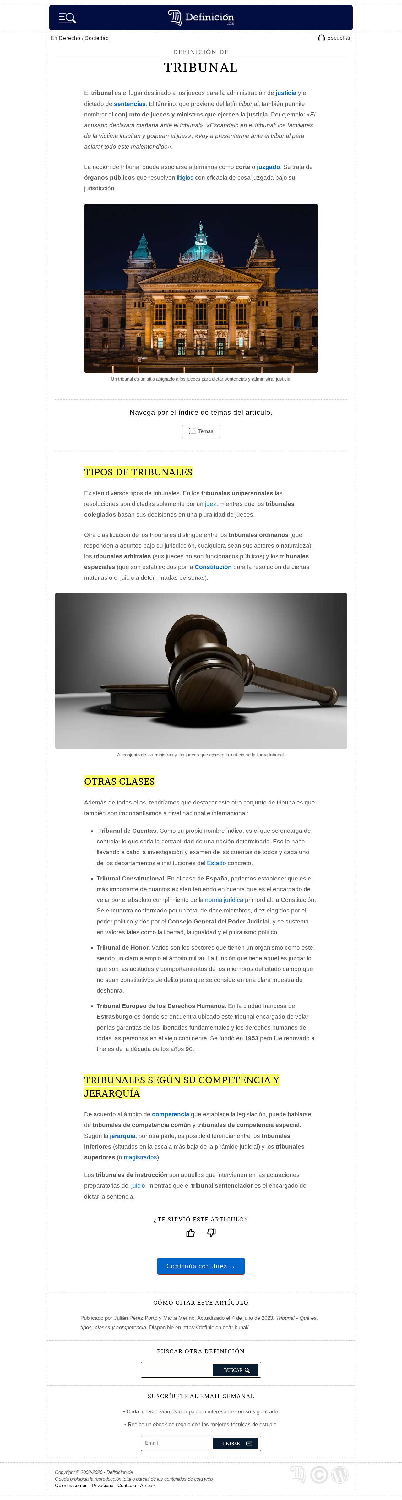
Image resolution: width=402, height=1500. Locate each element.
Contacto (126, 1485)
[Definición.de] (201, 17)
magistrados (140, 1157)
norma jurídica (224, 899)
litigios (185, 177)
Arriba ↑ (148, 1485)
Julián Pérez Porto (135, 1318)
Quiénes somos (71, 1485)
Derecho (69, 38)
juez (210, 504)
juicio (138, 1185)
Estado (216, 863)
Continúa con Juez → (201, 1266)
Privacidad (102, 1485)
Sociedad (97, 38)
